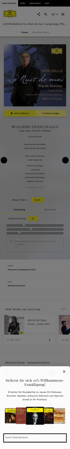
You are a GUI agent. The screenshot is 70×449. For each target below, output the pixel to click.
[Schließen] (64, 371)
